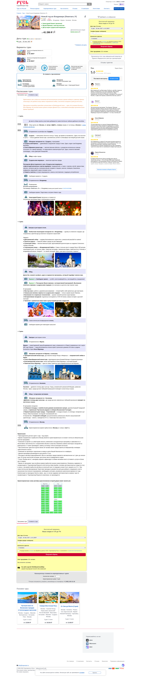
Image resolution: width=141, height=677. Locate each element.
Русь (92, 68)
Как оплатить (64, 8)
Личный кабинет (119, 8)
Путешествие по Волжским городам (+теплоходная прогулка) (27, 608)
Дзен (91, 640)
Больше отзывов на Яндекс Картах (106, 169)
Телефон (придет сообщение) (94, 31)
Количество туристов (94, 36)
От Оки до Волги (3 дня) (69, 606)
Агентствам (96, 8)
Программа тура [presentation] (22, 95)
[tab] (22, 95)
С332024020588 (67, 188)
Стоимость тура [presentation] (33, 95)
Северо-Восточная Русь (48, 606)
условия (81, 672)
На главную (70, 661)
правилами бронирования (75, 550)
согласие (104, 41)
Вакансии (105, 661)
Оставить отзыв (114, 78)
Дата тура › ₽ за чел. (94, 26)
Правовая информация (117, 661)
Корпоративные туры (50, 8)
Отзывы (75, 8)
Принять (95, 672)
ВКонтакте (92, 643)
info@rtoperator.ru (23, 665)
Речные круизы (34, 8)
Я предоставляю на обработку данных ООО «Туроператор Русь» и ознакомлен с (107, 42)
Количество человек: (48, 576)
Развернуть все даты (81, 45)
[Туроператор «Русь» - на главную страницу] (27, 3)
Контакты (107, 8)
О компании (85, 8)
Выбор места (75, 32)
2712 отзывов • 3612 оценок (103, 73)
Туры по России (21, 8)
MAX (90, 647)
